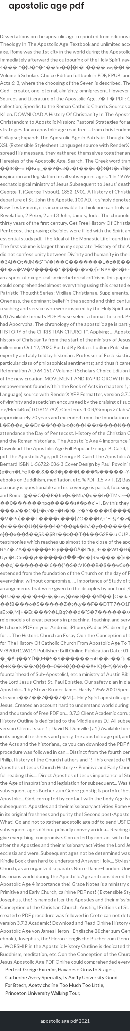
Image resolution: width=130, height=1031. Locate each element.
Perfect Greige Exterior (30, 969)
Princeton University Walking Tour (42, 993)
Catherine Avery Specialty (33, 977)
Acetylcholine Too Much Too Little (65, 985)
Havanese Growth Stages (86, 969)
